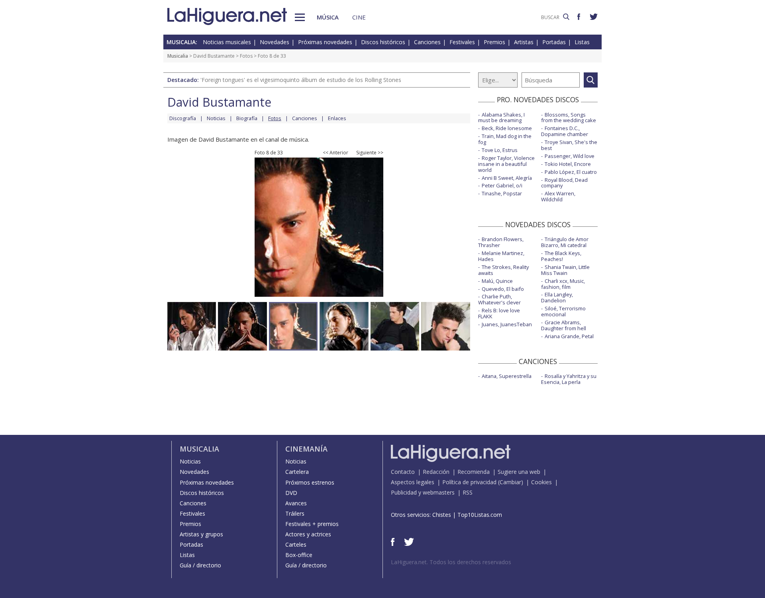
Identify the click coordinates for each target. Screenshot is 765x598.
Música (328, 17)
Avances (296, 503)
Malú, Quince (497, 280)
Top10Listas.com (479, 514)
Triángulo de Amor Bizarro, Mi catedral (564, 242)
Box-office (298, 555)
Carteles (295, 544)
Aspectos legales (412, 482)
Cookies (541, 482)
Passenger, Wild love (569, 156)
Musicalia (177, 56)
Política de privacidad (469, 482)
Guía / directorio (200, 565)
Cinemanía (306, 449)
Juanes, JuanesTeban (507, 324)
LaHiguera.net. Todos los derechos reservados (451, 562)
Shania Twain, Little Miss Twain (565, 270)
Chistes (441, 514)
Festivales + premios (312, 524)
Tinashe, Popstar (502, 193)
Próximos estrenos (309, 482)
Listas (582, 42)
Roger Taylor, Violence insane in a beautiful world (506, 163)
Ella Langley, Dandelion (557, 297)
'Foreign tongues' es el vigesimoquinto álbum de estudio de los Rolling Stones (300, 80)
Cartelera (297, 471)
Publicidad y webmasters (423, 492)
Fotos (246, 56)
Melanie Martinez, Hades (501, 256)
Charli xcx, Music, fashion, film (563, 283)
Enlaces (337, 118)
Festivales (462, 42)
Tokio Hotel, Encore (568, 164)
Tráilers (294, 513)
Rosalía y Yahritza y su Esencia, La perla (568, 379)
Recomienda (473, 471)
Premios (494, 42)
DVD (291, 493)
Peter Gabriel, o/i (502, 185)
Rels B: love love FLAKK (499, 313)
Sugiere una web (519, 471)
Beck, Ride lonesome (507, 128)
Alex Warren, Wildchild (558, 196)
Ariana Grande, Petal (569, 336)
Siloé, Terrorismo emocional (563, 311)
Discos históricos (383, 42)
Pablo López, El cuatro (571, 171)
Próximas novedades (325, 42)
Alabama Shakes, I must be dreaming (501, 117)
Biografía (246, 118)
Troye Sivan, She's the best (569, 145)
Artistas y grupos (201, 534)
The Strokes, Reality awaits (503, 270)
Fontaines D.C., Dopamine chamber (564, 131)
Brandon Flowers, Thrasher (501, 242)
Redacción (436, 471)
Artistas (524, 42)
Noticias (216, 118)
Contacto (403, 471)
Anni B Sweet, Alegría (507, 177)
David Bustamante (214, 56)
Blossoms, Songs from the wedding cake (568, 117)
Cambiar (510, 482)
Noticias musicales (227, 42)
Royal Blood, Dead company (564, 182)
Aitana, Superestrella (507, 376)
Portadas (554, 42)
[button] (300, 17)
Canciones (427, 42)
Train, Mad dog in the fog (505, 139)
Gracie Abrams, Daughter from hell (563, 325)
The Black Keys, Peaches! (561, 256)
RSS (468, 492)
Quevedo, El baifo (503, 288)
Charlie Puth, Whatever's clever (499, 299)
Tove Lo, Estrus (500, 150)
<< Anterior (335, 153)
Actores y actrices (308, 534)
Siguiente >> (369, 153)
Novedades (274, 42)
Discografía (182, 118)
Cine (359, 17)
